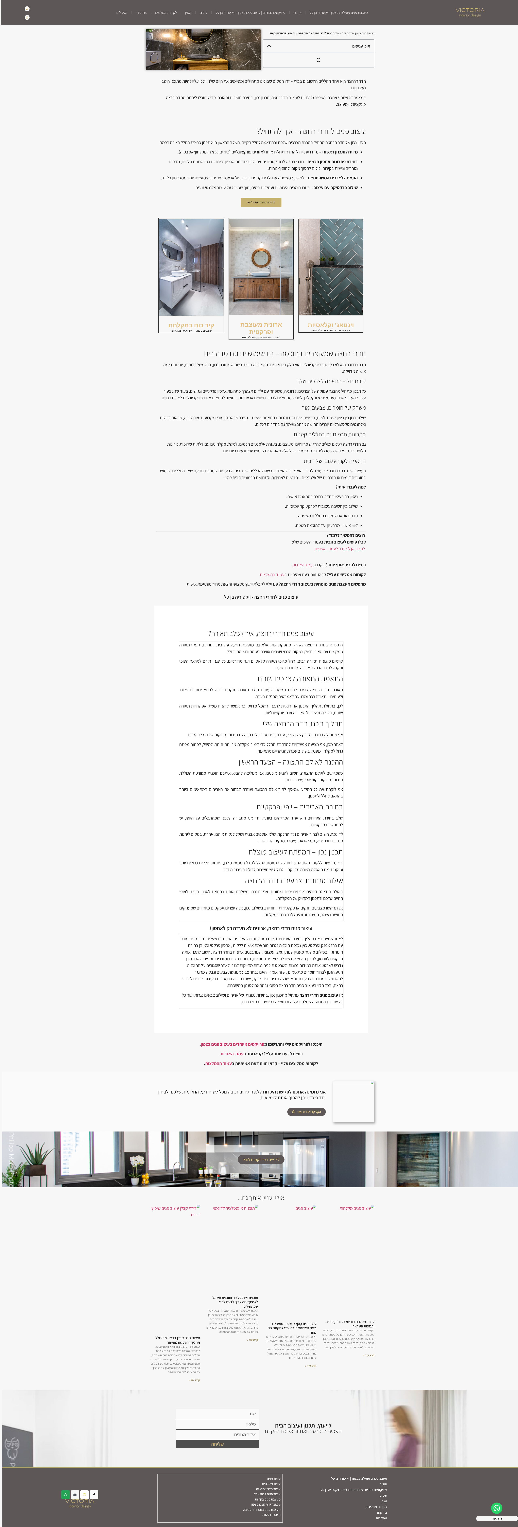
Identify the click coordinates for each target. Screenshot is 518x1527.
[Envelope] (73, 1494)
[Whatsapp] (25, 17)
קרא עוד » (366, 1355)
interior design (469, 15)
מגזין (187, 12)
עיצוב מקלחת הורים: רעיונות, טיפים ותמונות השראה (348, 1323)
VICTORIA (468, 10)
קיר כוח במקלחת (189, 325)
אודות (296, 12)
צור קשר (140, 12)
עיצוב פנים (345, 33)
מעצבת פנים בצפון (362, 33)
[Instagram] (82, 1494)
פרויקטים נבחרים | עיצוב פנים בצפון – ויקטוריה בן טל (249, 12)
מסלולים (120, 12)
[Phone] (25, 8)
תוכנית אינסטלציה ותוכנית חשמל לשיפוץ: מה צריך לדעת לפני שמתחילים (233, 1302)
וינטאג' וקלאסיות (329, 325)
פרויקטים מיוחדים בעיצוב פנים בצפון (230, 1044)
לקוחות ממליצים (165, 12)
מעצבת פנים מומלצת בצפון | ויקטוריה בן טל (338, 12)
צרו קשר (495, 1518)
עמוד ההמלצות (270, 574)
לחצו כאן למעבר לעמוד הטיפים (338, 548)
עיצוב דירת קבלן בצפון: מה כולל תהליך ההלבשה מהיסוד (175, 1340)
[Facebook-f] (92, 1494)
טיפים (202, 12)
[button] (267, 46)
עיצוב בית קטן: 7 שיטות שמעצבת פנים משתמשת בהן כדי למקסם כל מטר (290, 1328)
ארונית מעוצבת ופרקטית (259, 328)
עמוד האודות (301, 565)
